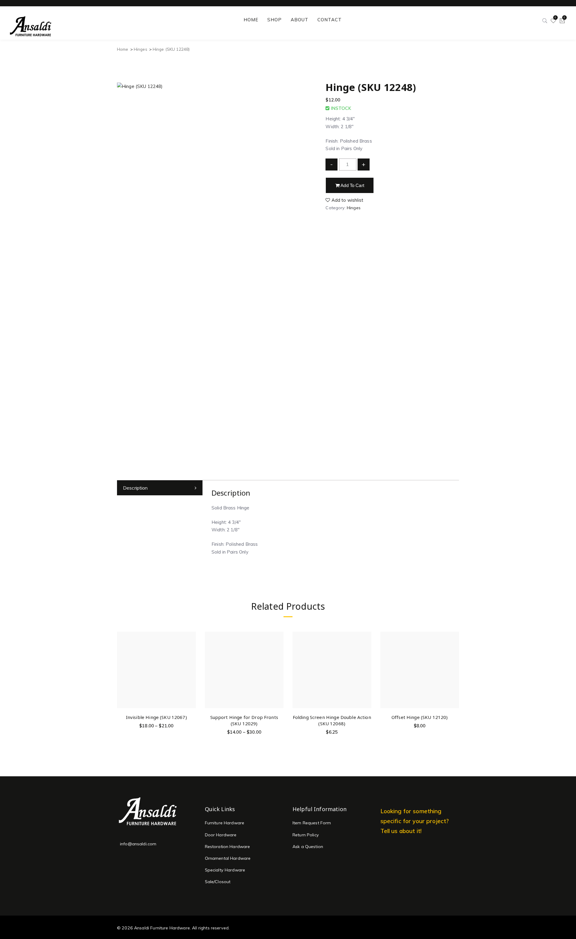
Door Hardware (221, 835)
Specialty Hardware (225, 870)
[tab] (159, 487)
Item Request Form (311, 823)
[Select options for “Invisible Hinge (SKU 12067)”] (190, 649)
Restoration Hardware (227, 846)
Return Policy (305, 835)
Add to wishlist (346, 200)
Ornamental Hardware (228, 858)
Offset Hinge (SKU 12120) (420, 717)
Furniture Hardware (224, 823)
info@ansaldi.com (138, 844)
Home (122, 49)
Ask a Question (307, 846)
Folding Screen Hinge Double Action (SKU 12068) (332, 720)
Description (135, 488)
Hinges (140, 49)
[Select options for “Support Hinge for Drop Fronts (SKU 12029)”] (278, 649)
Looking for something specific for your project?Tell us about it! (414, 821)
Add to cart (352, 185)
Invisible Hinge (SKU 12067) (156, 717)
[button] (366, 649)
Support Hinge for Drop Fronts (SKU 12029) (244, 720)
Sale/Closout (218, 881)
